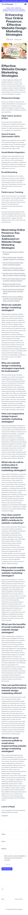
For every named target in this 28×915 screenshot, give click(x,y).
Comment (4, 815)
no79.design (8, 4)
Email (3, 841)
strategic (6, 10)
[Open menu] (16, 4)
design (8, 7)
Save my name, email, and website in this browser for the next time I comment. (15, 858)
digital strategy (19, 9)
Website (3, 848)
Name (3, 834)
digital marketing (8, 9)
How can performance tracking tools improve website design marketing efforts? (13, 291)
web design (21, 10)
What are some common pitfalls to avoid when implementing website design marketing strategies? (13, 298)
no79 (11, 39)
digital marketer (16, 7)
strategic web (13, 10)
